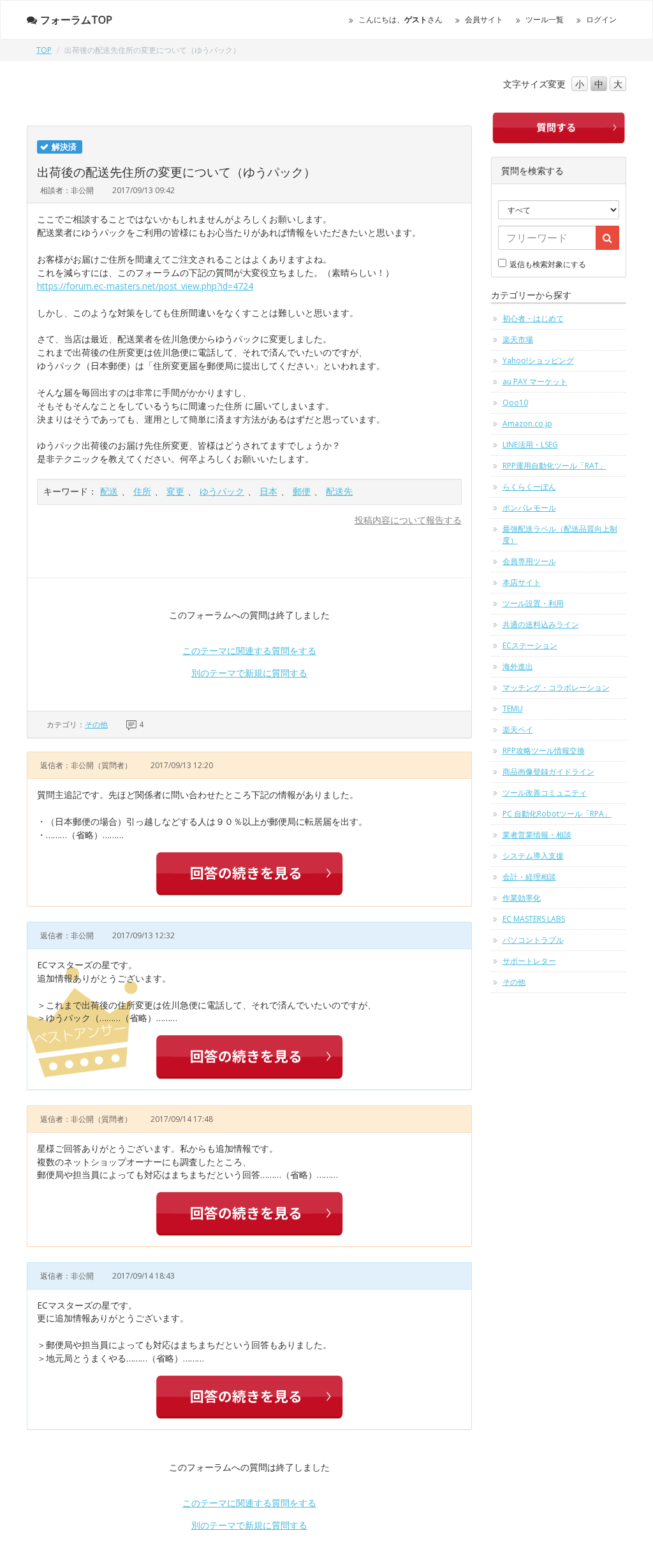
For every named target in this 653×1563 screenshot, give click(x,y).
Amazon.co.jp (527, 423)
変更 (175, 491)
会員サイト (484, 19)
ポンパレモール (529, 507)
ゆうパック (222, 491)
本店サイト (522, 582)
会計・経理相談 (529, 876)
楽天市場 (518, 339)
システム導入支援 (533, 855)
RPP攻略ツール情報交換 (544, 750)
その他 (96, 724)
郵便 (302, 491)
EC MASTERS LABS (534, 918)
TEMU (513, 708)
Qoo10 (515, 402)
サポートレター (529, 961)
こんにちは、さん (400, 19)
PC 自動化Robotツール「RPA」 (557, 813)
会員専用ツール (529, 561)
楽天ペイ (518, 729)
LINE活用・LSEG (530, 444)
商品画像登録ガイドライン (548, 771)
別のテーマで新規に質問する (249, 673)
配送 (109, 491)
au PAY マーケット (535, 381)
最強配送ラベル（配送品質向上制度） (560, 534)
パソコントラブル (533, 939)
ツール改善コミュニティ (545, 792)
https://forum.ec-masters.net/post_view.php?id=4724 (145, 286)
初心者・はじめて (533, 318)
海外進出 (518, 666)
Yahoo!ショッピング (538, 360)
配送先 (339, 491)
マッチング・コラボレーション (556, 687)
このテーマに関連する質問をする (249, 650)
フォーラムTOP (76, 20)
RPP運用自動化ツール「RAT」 (554, 465)
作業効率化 (522, 897)
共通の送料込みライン (541, 624)
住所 (142, 491)
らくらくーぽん (529, 486)
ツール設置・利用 (533, 603)
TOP (44, 50)
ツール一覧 (544, 19)
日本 (268, 491)
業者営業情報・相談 (537, 834)
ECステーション (530, 645)
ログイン (601, 19)
